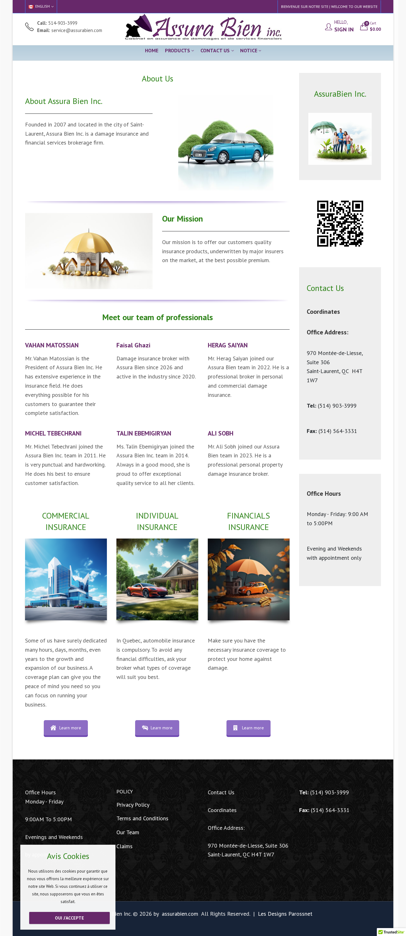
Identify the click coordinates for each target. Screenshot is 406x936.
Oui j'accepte (69, 918)
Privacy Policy (132, 804)
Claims (124, 846)
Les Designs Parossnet (285, 913)
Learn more (70, 728)
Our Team (127, 832)
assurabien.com (180, 913)
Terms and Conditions (142, 818)
